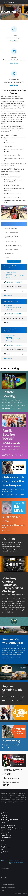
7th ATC (3, 844)
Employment (5, 851)
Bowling (7, 224)
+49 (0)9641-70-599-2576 (13, 345)
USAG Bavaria (5, 847)
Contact (7, 257)
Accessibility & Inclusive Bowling (13, 245)
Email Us (9, 295)
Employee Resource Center (10, 819)
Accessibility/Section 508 (7, 884)
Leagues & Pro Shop (10, 241)
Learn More (14, 41)
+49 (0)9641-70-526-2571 (13, 314)
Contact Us (4, 812)
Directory (4, 817)
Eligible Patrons (6, 837)
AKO (2, 849)
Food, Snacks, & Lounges (11, 249)
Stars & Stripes (5, 832)
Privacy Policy (4, 877)
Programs (4, 815)
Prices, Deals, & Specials (11, 232)
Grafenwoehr (9, 2)
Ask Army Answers (14, 261)
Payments (4, 814)
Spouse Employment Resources (11, 829)
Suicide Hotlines (6, 820)
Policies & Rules (9, 253)
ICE (2, 830)
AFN (2, 840)
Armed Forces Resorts (8, 825)
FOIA (2, 890)
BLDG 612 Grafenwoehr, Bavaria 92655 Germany (15, 307)
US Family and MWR (7, 827)
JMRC (3, 846)
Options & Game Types (11, 228)
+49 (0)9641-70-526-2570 (14, 282)
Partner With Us (6, 835)
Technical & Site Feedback (8, 887)
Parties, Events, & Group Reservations (11, 236)
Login (3, 822)
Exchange (4, 834)
